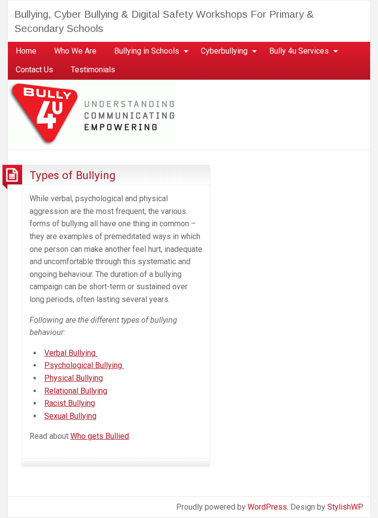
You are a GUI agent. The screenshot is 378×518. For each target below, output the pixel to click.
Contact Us (34, 69)
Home (26, 51)
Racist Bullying (69, 403)
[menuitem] (26, 51)
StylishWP (345, 507)
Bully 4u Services (299, 51)
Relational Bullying (75, 391)
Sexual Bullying (70, 416)
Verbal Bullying (69, 353)
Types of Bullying (73, 175)
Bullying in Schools (146, 51)
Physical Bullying (73, 378)
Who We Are (75, 51)
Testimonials (93, 69)
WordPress (267, 507)
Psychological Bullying (83, 365)
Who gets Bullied (99, 436)
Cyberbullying (224, 51)
